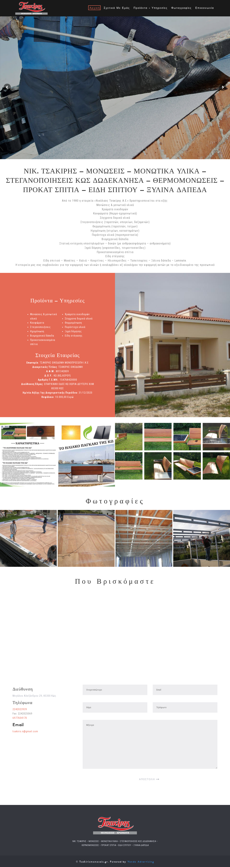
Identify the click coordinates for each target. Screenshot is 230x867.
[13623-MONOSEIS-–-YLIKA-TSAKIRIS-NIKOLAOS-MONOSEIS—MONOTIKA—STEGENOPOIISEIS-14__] (86, 538)
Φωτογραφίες (181, 8)
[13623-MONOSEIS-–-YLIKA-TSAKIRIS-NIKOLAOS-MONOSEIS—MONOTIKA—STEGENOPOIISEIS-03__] (201, 538)
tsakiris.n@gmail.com (25, 731)
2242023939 (20, 709)
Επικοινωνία (204, 8)
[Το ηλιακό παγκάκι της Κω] (128, 436)
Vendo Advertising (140, 862)
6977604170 (20, 717)
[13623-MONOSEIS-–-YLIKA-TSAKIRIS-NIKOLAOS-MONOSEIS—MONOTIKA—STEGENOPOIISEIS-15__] (28, 538)
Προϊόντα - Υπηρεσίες (150, 8)
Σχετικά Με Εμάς (117, 8)
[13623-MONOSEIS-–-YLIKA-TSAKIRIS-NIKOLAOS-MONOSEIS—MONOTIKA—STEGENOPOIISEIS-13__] (144, 538)
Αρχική (94, 8)
